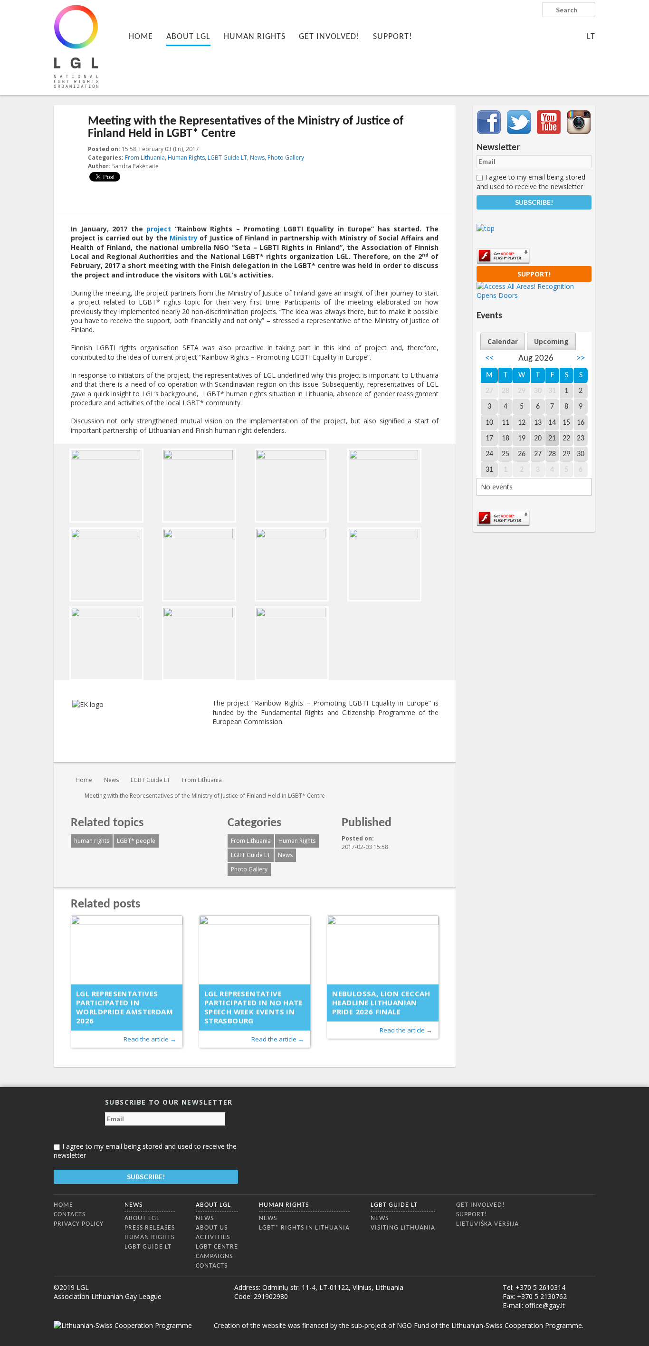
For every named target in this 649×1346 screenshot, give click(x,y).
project (158, 228)
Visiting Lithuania (403, 1227)
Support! (392, 36)
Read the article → (150, 1039)
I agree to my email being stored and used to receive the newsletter (531, 181)
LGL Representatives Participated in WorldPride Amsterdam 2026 (124, 1007)
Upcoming (551, 341)
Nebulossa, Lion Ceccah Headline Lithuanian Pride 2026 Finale (381, 1002)
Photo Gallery (285, 157)
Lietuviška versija (487, 1224)
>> (580, 358)
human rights (91, 841)
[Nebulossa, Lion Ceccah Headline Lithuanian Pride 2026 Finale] (383, 950)
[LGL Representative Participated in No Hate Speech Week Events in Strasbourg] (255, 950)
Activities (213, 1237)
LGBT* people (136, 841)
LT (591, 36)
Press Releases (149, 1227)
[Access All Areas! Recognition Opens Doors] (534, 295)
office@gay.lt (545, 1305)
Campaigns (214, 1256)
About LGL (188, 36)
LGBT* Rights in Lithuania (304, 1227)
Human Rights (255, 36)
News (257, 157)
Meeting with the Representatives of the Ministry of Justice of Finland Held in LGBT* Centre (205, 796)
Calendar (502, 341)
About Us (212, 1227)
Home (141, 36)
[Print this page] (435, 150)
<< (489, 358)
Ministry (184, 237)
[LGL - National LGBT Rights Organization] (76, 46)
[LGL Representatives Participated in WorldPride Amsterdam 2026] (126, 950)
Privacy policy (79, 1224)
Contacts (70, 1214)
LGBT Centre (217, 1247)
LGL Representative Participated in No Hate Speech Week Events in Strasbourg (253, 1007)
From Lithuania (145, 157)
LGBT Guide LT (227, 157)
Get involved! (329, 36)
